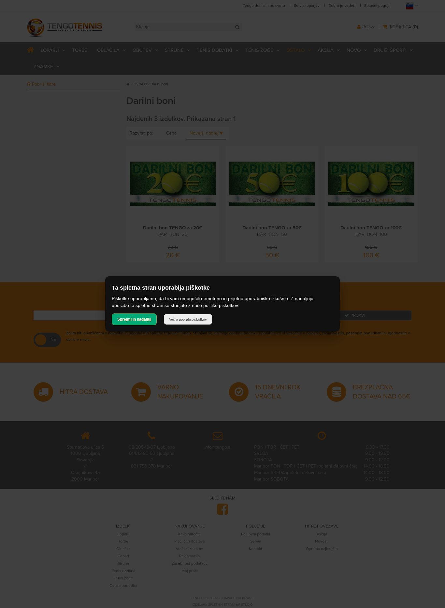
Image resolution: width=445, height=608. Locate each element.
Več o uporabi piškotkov (188, 319)
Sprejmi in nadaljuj (134, 319)
